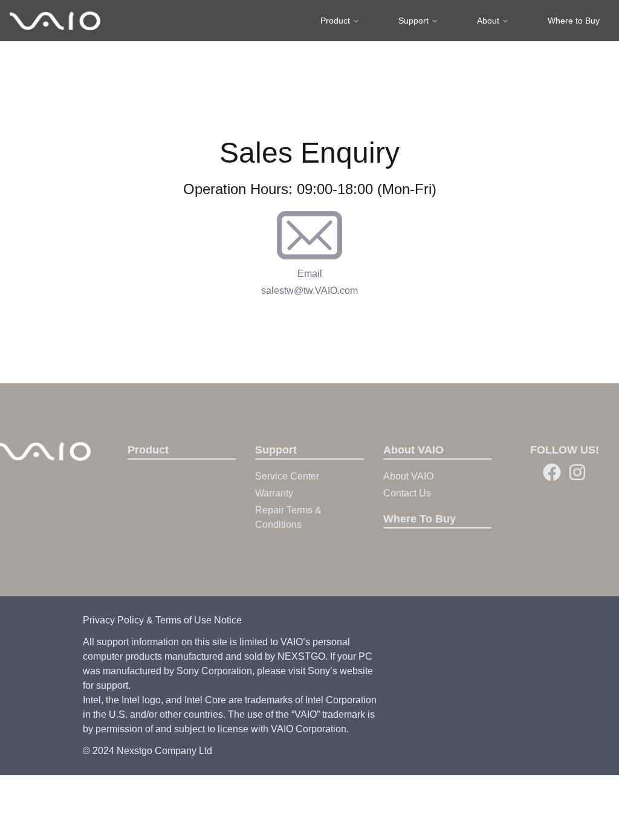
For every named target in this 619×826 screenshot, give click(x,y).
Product (335, 20)
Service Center (287, 476)
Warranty (274, 493)
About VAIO (408, 476)
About (488, 20)
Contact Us (407, 493)
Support (413, 20)
